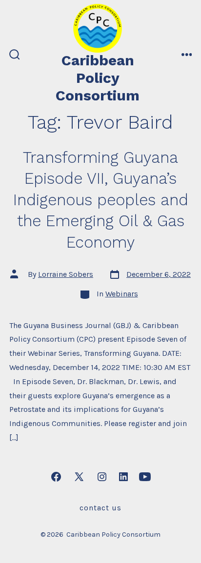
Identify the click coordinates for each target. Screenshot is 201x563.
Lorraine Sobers (65, 274)
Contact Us (100, 507)
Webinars (121, 293)
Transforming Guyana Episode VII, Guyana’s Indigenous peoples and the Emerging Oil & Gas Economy (100, 200)
